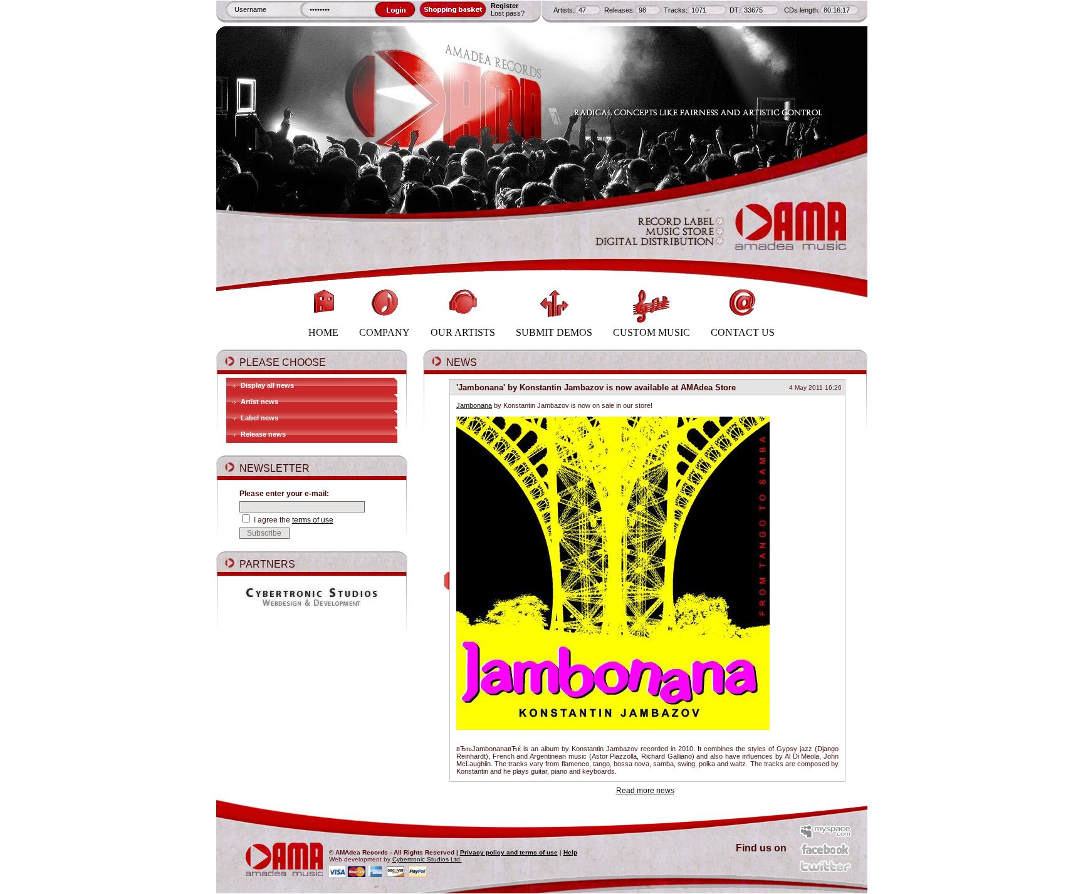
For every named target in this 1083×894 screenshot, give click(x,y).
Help (570, 852)
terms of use (312, 520)
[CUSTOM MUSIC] (652, 284)
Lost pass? (508, 13)
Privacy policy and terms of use (509, 852)
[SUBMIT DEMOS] (555, 284)
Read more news (645, 790)
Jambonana (474, 405)
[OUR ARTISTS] (463, 284)
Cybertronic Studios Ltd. (427, 859)
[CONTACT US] (742, 284)
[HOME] (324, 284)
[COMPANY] (385, 284)
